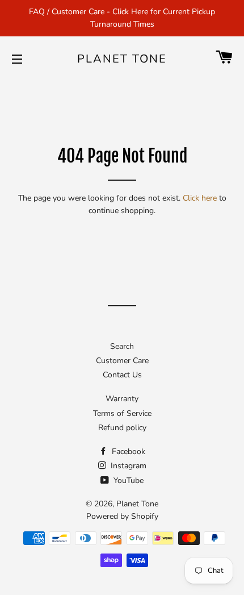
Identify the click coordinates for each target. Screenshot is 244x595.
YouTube (127, 480)
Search (122, 346)
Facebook (127, 451)
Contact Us (122, 374)
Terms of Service (122, 413)
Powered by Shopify (122, 516)
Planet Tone (122, 58)
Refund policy (122, 427)
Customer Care (122, 360)
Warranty (122, 398)
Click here (200, 198)
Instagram (127, 465)
